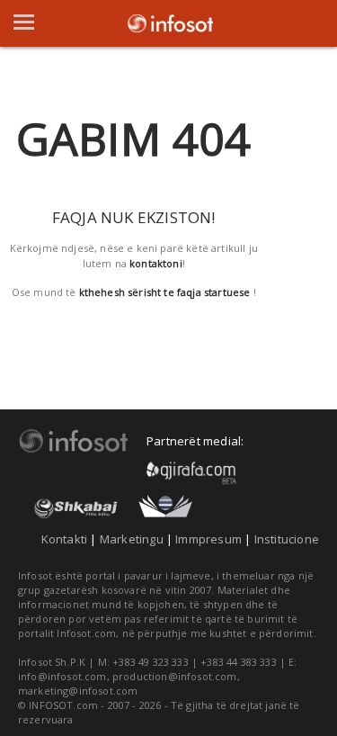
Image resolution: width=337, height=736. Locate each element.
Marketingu (132, 539)
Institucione (286, 539)
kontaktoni (155, 263)
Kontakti (64, 539)
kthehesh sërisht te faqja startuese (165, 292)
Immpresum (208, 539)
